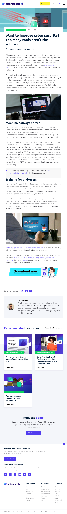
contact (25, 260)
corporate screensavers (34, 248)
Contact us (58, 502)
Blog (42, 500)
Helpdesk (44, 487)
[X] (30, 291)
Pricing (28, 500)
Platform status (45, 494)
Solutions (28, 494)
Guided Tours (30, 491)
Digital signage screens (14, 248)
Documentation (45, 491)
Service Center (45, 489)
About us (57, 487)
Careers (57, 496)
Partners (57, 489)
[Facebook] (26, 291)
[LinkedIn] (21, 291)
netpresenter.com (12, 4)
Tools (27, 489)
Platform (28, 487)
